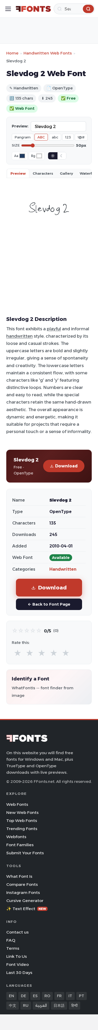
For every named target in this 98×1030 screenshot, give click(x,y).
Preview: (20, 126)
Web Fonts (17, 804)
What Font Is (19, 876)
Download (66, 466)
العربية (41, 1005)
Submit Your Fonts (25, 852)
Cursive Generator (24, 900)
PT (81, 996)
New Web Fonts (22, 812)
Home (12, 53)
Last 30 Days (19, 972)
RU (25, 1005)
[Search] (88, 9)
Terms (12, 948)
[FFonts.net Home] (33, 9)
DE (23, 996)
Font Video (17, 964)
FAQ (10, 940)
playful (54, 328)
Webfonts (16, 836)
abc (55, 137)
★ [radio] (18, 653)
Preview (18, 173)
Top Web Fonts (21, 820)
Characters (43, 173)
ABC (41, 137)
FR (59, 996)
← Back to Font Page (49, 604)
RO (47, 996)
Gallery (66, 173)
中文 (12, 1005)
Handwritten (62, 569)
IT (70, 996)
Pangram (23, 137)
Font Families (20, 844)
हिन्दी (74, 1005)
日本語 (59, 1005)
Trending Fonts (21, 828)
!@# (81, 137)
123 (68, 137)
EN (11, 996)
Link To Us (16, 956)
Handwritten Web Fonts (48, 53)
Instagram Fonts (23, 892)
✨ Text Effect (26, 908)
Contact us (17, 932)
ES (35, 996)
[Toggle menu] (8, 9)
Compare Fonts (22, 884)
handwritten (19, 336)
